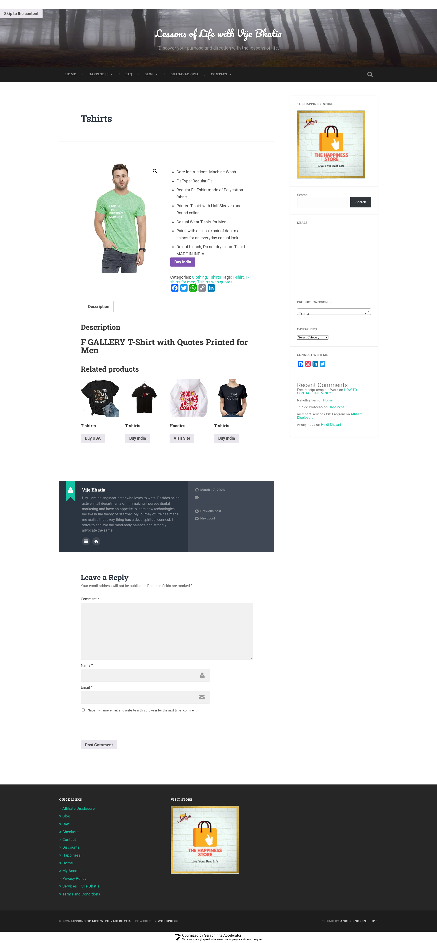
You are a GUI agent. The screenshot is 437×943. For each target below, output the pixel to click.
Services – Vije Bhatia (80, 886)
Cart (66, 824)
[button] (155, 171)
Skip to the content (21, 13)
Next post (207, 518)
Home (70, 74)
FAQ (128, 74)
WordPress (168, 921)
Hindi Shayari (331, 425)
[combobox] (334, 311)
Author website (96, 541)
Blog (149, 74)
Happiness (99, 74)
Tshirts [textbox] (332, 313)
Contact (219, 74)
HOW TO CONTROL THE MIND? (327, 391)
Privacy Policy (74, 878)
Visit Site (182, 438)
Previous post (210, 511)
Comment (90, 599)
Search (302, 195)
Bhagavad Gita (184, 74)
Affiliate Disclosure (78, 808)
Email (86, 687)
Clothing (199, 277)
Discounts (71, 847)
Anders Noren (353, 921)
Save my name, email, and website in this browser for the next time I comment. (143, 710)
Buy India (182, 262)
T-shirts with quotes (214, 282)
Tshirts (96, 118)
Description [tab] (98, 306)
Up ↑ (374, 921)
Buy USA (93, 438)
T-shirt (238, 277)
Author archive (86, 541)
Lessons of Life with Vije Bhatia (218, 33)
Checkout (70, 832)
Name (87, 665)
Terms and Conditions (81, 894)
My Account (72, 870)
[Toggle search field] (370, 74)
